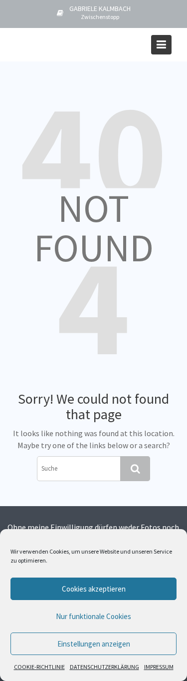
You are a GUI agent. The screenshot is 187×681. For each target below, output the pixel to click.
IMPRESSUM (159, 667)
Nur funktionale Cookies (93, 616)
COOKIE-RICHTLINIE (39, 667)
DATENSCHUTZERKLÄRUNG (104, 667)
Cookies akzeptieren (94, 589)
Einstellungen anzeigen (93, 644)
